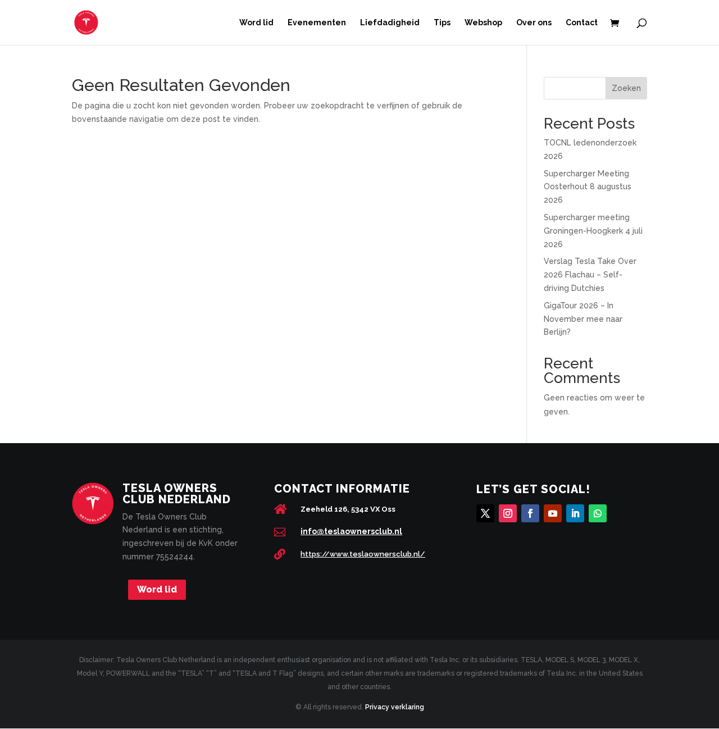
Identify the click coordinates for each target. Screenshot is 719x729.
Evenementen (317, 23)
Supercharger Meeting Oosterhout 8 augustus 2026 (587, 187)
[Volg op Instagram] (508, 513)
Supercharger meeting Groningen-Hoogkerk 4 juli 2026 (593, 231)
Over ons (534, 23)
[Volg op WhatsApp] (598, 513)
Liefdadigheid (390, 23)
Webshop (483, 23)
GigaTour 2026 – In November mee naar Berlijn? (583, 319)
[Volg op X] (485, 513)
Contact (582, 23)
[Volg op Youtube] (553, 513)
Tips (442, 23)
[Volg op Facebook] (530, 513)
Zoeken (626, 88)
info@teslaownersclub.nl (351, 531)
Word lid (256, 23)
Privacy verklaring (394, 707)
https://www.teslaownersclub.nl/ (363, 554)
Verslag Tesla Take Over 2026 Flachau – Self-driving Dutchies (590, 275)
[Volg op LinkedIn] (575, 513)
